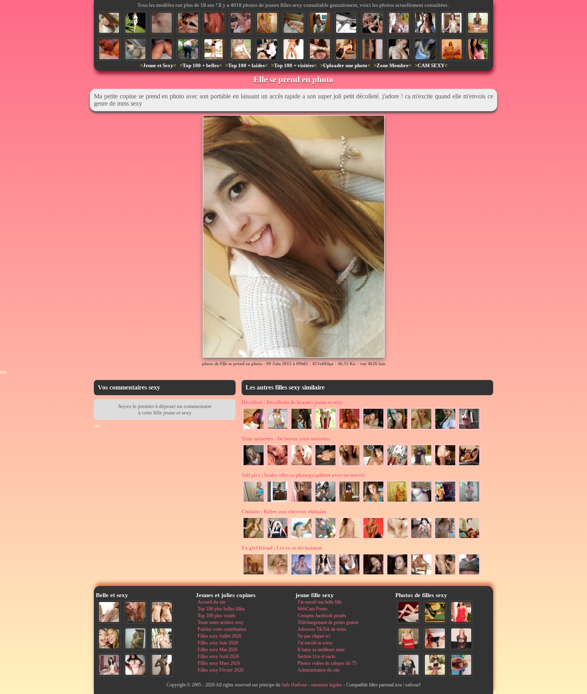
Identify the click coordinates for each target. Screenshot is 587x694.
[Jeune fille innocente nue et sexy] (109, 612)
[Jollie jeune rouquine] (278, 502)
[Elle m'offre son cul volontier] (254, 575)
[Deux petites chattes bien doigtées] (278, 575)
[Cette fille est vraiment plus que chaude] (434, 612)
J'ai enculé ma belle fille (319, 602)
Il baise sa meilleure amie (321, 649)
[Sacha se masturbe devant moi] (397, 538)
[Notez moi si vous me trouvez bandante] (434, 664)
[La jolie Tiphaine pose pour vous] (469, 429)
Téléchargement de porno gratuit (327, 622)
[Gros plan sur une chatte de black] (214, 23)
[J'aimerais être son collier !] (373, 538)
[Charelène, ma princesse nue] (452, 23)
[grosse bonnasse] (421, 575)
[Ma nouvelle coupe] (254, 429)
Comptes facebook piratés (321, 615)
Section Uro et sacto (316, 656)
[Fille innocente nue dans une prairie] (241, 49)
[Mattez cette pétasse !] (397, 429)
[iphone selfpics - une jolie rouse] (320, 23)
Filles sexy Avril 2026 (218, 656)
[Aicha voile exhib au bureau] (267, 49)
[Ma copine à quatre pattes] (421, 538)
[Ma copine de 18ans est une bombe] (421, 465)
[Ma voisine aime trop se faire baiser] (188, 23)
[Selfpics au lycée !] (135, 49)
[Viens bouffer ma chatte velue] (320, 49)
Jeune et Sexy (158, 65)
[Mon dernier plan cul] (461, 664)
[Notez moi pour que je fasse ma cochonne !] (278, 429)
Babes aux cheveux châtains (284, 511)
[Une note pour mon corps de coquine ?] (461, 638)
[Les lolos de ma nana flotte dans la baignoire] (301, 575)
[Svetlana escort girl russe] (397, 465)
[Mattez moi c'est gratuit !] (349, 502)
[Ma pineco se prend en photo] (373, 502)
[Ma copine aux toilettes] (267, 23)
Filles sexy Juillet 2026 (219, 636)
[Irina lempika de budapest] (254, 538)
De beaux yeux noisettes (286, 439)
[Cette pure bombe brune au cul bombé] (214, 49)
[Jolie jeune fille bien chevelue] (301, 502)
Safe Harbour (294, 685)
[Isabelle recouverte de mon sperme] (397, 575)
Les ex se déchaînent (282, 548)
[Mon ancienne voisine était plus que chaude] (434, 638)
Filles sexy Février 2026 (221, 670)
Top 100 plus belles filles (221, 609)
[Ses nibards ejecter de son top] (301, 429)
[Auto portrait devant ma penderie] (445, 502)
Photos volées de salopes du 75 (327, 663)
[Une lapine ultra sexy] (399, 49)
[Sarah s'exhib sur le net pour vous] (293, 23)
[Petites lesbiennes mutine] (278, 465)
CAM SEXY (431, 65)
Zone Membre (393, 65)
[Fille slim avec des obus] (161, 664)
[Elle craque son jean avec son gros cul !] (188, 49)
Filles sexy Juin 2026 (218, 643)
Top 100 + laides (246, 65)
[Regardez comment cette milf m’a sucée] (445, 575)
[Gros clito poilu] (162, 49)
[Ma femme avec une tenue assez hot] (461, 612)
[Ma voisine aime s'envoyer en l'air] (469, 538)
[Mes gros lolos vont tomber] (349, 429)
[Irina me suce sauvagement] (373, 575)
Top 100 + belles (200, 65)
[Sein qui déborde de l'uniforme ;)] (445, 429)
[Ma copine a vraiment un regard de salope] (408, 664)
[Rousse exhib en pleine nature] (325, 429)
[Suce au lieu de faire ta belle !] (241, 23)
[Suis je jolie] (301, 538)
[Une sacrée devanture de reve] (421, 429)
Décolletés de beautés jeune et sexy (292, 402)
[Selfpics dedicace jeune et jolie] (135, 638)
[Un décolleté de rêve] (325, 538)
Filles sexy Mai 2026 (218, 649)
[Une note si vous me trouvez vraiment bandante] (408, 612)
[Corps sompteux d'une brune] (346, 23)
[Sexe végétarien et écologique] (293, 49)
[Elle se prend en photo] (109, 23)
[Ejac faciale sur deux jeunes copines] (109, 638)
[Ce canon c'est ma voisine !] (478, 49)
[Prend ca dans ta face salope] (301, 465)
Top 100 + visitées (294, 65)
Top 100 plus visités (217, 615)
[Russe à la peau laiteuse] (278, 538)
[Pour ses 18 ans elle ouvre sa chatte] (478, 23)
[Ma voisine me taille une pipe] (135, 612)
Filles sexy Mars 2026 (219, 663)
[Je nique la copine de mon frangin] (452, 49)
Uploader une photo (345, 65)
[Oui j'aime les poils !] (325, 575)
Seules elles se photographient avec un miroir (303, 475)
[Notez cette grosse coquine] (408, 638)
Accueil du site (212, 602)
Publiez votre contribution (222, 629)
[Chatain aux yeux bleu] (349, 575)
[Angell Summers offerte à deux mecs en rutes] (373, 23)
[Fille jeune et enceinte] (254, 502)
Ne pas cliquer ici (313, 636)
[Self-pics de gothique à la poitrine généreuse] (325, 502)
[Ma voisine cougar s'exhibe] (135, 23)
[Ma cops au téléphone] (254, 465)
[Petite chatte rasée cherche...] (469, 575)
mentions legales (326, 685)
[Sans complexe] (325, 465)
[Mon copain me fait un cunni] (109, 49)
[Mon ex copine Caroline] (373, 465)
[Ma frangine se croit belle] (445, 538)
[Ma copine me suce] (373, 429)
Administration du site (318, 670)
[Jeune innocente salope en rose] (373, 49)
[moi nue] (109, 664)
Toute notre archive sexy (221, 622)
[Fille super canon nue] (161, 638)
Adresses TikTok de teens (321, 629)
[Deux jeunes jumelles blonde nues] (161, 612)
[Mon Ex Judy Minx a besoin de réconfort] (469, 465)
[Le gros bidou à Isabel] (421, 502)
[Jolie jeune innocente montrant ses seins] (425, 49)
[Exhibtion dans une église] (425, 23)
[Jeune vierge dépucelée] (162, 23)
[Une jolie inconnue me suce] (445, 465)
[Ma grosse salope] (135, 664)
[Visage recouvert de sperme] (399, 23)
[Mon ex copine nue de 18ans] (349, 538)
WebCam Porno (312, 609)
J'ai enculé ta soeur (315, 643)
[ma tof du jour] (397, 502)
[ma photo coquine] (469, 502)
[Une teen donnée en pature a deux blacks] (346, 49)
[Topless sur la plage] (349, 465)
